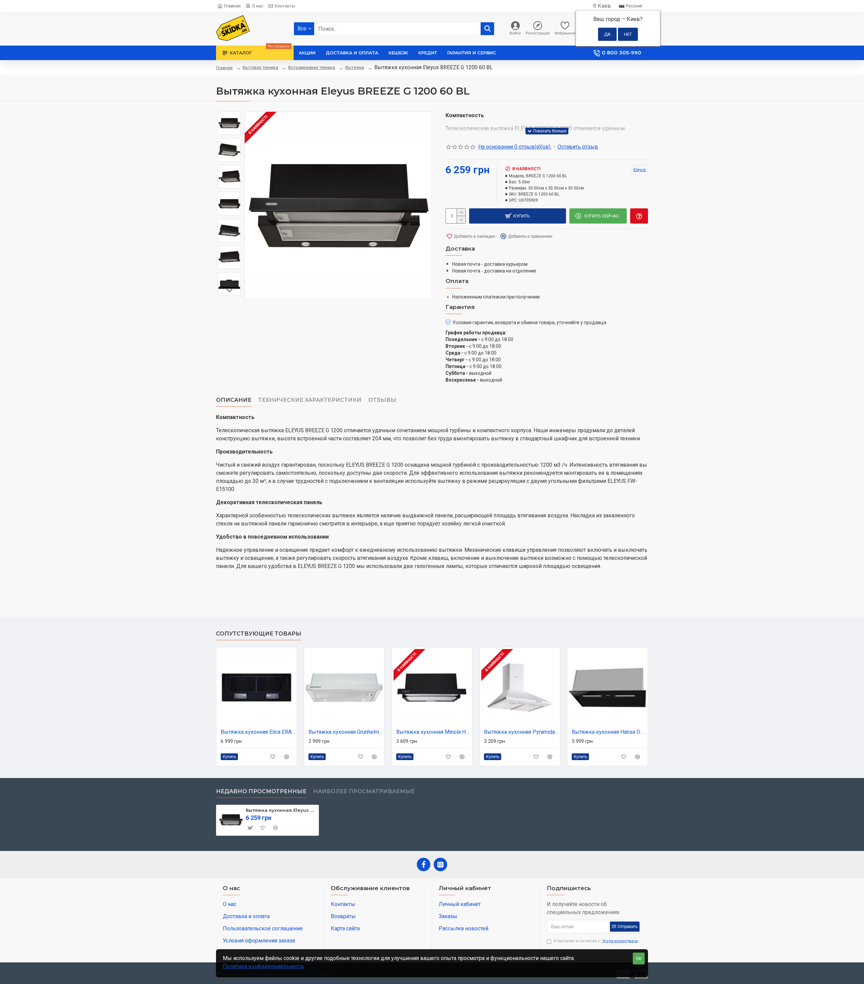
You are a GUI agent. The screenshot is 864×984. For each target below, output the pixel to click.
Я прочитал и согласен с (596, 941)
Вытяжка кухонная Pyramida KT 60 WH (521, 732)
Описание (233, 400)
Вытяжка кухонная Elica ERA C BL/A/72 (258, 732)
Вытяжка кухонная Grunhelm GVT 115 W (345, 732)
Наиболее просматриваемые (364, 791)
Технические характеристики (309, 400)
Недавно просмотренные (261, 791)
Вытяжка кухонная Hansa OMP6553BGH (609, 732)
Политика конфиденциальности (263, 966)
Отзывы (382, 400)
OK (639, 958)
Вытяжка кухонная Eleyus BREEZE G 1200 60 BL (281, 810)
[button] (229, 116)
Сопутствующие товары (258, 633)
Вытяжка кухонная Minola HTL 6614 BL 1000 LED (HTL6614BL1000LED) (433, 732)
